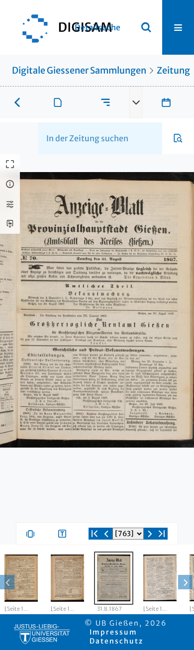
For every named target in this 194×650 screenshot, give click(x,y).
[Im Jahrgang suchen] (178, 138)
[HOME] (62, 27)
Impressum (113, 632)
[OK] (146, 27)
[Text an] (64, 534)
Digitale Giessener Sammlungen (79, 70)
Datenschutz (116, 641)
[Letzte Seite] (162, 534)
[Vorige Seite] (106, 534)
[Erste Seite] (94, 534)
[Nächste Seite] (150, 534)
